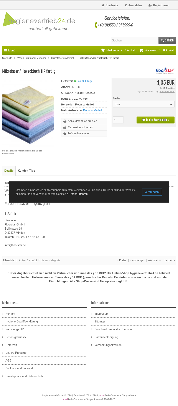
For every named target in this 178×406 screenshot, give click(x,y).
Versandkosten (167, 91)
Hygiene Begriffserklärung (21, 321)
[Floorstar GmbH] (165, 72)
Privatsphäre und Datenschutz (24, 376)
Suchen (167, 40)
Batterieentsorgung (106, 337)
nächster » (154, 260)
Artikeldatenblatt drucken (82, 121)
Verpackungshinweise (108, 345)
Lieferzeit (11, 345)
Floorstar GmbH (92, 110)
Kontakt (10, 313)
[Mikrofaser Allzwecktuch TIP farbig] (28, 145)
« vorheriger (137, 260)
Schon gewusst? (15, 337)
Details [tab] (8, 170)
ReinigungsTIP (14, 329)
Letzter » (170, 260)
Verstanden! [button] (152, 192)
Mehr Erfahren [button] (79, 194)
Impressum (101, 313)
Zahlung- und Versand (19, 368)
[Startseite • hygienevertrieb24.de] (68, 22)
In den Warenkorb (156, 120)
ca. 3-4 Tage (85, 81)
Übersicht (9, 260)
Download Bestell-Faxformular (113, 329)
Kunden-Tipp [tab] (26, 170)
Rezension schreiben (80, 127)
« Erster (121, 260)
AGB (8, 360)
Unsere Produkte (15, 352)
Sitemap (99, 321)
